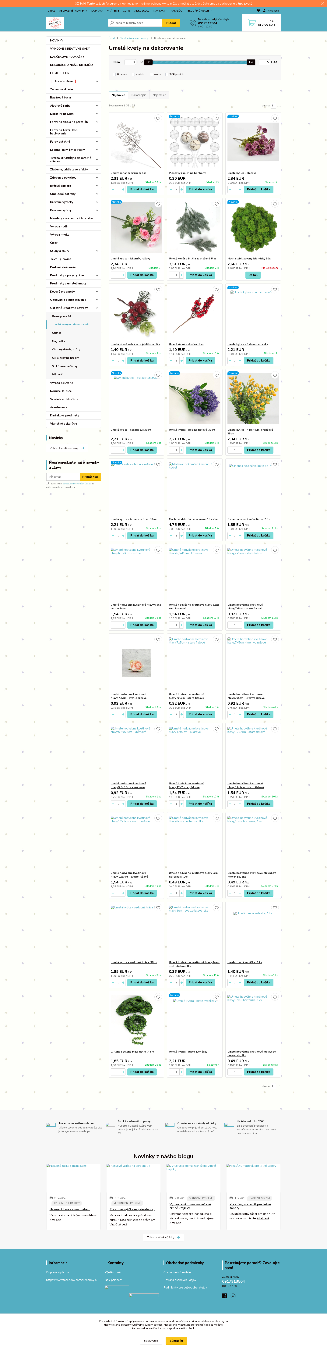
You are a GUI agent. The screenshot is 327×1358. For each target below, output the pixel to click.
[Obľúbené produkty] (258, 11)
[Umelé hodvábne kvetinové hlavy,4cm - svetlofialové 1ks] (194, 931)
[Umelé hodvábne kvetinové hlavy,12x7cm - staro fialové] (253, 752)
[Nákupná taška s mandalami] (73, 1178)
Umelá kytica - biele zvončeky (188, 1051)
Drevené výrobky (61, 202)
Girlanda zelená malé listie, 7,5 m (132, 1051)
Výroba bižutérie (61, 383)
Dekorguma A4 (61, 316)
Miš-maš (57, 374)
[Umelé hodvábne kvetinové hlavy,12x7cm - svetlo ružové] (136, 841)
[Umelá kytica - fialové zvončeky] (253, 313)
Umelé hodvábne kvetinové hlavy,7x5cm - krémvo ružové (246, 696)
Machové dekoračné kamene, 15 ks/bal (194, 519)
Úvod (112, 38)
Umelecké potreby (63, 194)
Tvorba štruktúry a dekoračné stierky (70, 159)
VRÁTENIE (113, 10)
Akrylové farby (60, 106)
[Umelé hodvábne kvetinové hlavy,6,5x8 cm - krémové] (194, 573)
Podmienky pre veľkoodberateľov (185, 1287)
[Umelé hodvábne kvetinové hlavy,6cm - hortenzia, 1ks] (194, 841)
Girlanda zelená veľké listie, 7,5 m (249, 519)
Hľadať (171, 23)
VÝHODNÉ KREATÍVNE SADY (70, 49)
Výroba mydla (59, 235)
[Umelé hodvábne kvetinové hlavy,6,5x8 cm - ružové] (136, 573)
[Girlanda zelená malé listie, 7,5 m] (136, 1020)
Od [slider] (148, 62)
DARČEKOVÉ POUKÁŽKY (67, 57)
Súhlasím (176, 1341)
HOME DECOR (59, 73)
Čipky (54, 243)
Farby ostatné (60, 142)
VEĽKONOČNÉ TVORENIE (127, 1203)
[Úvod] (75, 23)
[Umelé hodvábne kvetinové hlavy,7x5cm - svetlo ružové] (136, 663)
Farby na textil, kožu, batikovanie (64, 131)
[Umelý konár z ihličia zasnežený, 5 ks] (194, 227)
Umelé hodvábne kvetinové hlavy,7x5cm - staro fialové (245, 606)
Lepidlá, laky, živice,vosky (67, 150)
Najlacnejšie (138, 95)
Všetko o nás (113, 1272)
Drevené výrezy (61, 210)
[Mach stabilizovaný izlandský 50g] (253, 227)
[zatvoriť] (322, 4)
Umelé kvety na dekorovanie (71, 324)
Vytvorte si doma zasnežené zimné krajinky (190, 1206)
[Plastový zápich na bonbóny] (194, 141)
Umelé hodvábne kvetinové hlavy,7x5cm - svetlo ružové (128, 696)
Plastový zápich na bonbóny (187, 173)
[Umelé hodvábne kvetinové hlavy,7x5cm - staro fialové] (253, 573)
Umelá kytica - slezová (241, 173)
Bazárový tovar (60, 97)
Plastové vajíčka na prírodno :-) (132, 1209)
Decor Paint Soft (62, 114)
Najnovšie (118, 95)
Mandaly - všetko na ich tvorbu (71, 218)
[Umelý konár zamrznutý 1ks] (136, 141)
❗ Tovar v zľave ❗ (63, 81)
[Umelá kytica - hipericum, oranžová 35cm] (253, 398)
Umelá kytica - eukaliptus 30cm (131, 430)
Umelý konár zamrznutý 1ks (128, 173)
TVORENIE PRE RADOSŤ (67, 1203)
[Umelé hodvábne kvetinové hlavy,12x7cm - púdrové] (194, 752)
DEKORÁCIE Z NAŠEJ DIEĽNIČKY (72, 65)
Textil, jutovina (60, 259)
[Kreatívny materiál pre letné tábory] (253, 1178)
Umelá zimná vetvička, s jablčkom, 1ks (135, 344)
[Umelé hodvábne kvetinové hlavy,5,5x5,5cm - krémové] (136, 752)
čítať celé (56, 1220)
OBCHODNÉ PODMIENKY (73, 10)
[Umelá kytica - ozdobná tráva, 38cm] (136, 931)
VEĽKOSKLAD (141, 10)
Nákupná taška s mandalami (70, 1209)
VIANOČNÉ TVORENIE (201, 1198)
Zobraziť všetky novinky (64, 448)
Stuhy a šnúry (59, 251)
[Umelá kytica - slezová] (253, 141)
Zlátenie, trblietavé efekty (69, 169)
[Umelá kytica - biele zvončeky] (194, 1020)
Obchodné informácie (177, 1272)
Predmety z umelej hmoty (68, 283)
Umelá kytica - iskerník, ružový (130, 258)
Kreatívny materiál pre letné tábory (250, 1206)
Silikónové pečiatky (64, 366)
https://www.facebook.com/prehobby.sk (71, 1280)
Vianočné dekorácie (63, 424)
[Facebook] (226, 1297)
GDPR (126, 10)
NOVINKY (56, 40)
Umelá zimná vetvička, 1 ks (186, 344)
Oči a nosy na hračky (65, 358)
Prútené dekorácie (63, 267)
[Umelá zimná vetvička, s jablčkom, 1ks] (136, 313)
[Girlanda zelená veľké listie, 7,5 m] (253, 488)
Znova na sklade (61, 89)
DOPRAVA (97, 10)
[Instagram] (235, 1297)
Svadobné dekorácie (64, 399)
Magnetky (58, 341)
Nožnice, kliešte (61, 391)
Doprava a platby (57, 1272)
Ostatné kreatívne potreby (69, 308)
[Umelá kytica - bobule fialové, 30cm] (194, 398)
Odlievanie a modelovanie (68, 300)
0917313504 (207, 23)
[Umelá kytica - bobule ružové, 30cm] (136, 488)
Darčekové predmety (64, 415)
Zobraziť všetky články (160, 1237)
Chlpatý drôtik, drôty (66, 349)
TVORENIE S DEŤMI (259, 1198)
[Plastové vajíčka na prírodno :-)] (133, 1178)
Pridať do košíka (142, 189)
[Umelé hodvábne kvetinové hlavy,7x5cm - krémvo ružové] (253, 663)
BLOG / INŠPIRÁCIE (198, 10)
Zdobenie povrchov (63, 178)
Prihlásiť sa (90, 477)
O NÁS (51, 10)
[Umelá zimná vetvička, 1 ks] (194, 313)
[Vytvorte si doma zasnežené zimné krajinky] (193, 1178)
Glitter (56, 333)
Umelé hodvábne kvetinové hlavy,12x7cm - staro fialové (245, 785)
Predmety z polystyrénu (67, 275)
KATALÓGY (177, 10)
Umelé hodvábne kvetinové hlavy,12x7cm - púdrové (186, 785)
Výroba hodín (59, 226)
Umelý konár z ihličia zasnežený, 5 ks (192, 258)
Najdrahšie (159, 95)
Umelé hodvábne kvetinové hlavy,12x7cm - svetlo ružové (129, 875)
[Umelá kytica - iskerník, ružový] (136, 227)
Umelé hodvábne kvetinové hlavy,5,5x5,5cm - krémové (128, 785)
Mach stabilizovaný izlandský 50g (249, 258)
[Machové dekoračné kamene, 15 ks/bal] (194, 488)
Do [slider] (251, 62)
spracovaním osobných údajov (77, 483)
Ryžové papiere (60, 186)
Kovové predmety (62, 292)
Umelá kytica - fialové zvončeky (247, 344)
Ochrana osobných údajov (180, 1280)
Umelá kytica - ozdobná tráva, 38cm (134, 962)
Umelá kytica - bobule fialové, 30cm (192, 430)
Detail (253, 275)
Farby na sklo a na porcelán (69, 122)
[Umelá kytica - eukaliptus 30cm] (136, 398)
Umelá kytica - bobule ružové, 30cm (133, 519)
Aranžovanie (58, 407)
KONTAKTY (160, 10)
